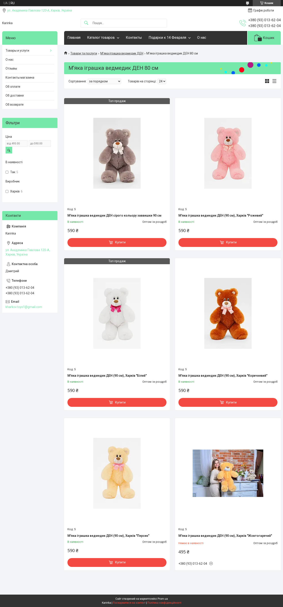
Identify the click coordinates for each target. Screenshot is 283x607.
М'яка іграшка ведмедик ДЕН (121, 53)
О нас (201, 37)
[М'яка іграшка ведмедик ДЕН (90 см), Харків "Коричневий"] (227, 313)
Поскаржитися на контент (129, 602)
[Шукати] (86, 23)
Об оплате (13, 86)
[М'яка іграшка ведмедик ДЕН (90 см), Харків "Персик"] (116, 473)
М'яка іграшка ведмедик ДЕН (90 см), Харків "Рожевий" (220, 215)
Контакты (134, 37)
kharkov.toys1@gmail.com (24, 307)
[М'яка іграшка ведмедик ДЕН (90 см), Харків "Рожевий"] (227, 153)
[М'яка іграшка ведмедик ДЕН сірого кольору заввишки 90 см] (116, 153)
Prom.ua (163, 598)
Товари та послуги (83, 53)
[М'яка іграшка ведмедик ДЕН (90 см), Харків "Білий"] (116, 313)
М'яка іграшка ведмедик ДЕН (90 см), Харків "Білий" (107, 375)
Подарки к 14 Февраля (167, 37)
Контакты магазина (20, 77)
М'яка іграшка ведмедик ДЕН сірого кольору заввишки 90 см (114, 215)
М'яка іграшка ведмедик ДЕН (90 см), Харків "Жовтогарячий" (225, 535)
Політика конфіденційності (164, 602)
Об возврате (15, 104)
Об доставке (15, 95)
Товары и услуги (17, 50)
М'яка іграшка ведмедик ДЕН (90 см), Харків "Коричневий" (222, 375)
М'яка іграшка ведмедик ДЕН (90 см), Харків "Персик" (108, 535)
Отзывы (11, 68)
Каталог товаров (101, 37)
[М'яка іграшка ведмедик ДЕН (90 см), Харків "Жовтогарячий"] (227, 473)
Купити (120, 242)
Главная (73, 37)
